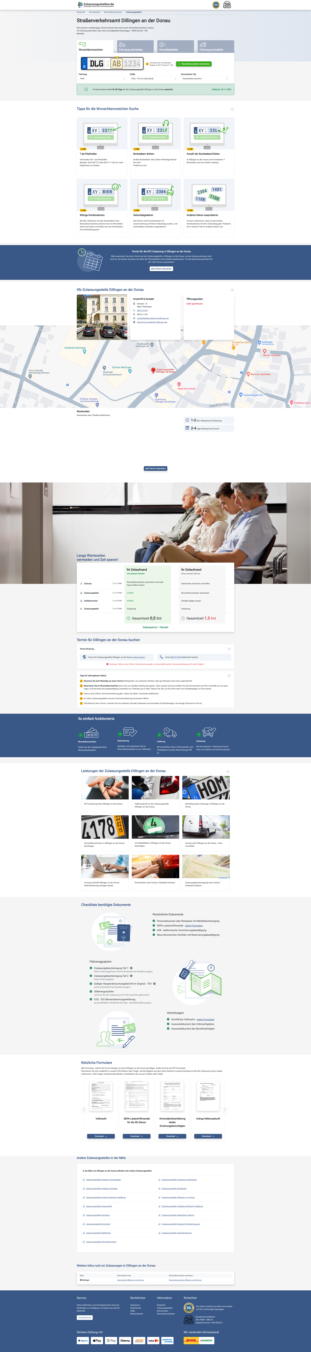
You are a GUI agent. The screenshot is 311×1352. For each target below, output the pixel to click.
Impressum (135, 1305)
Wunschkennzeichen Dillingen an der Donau (185, 1280)
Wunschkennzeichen (113, 12)
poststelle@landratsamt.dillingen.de (153, 318)
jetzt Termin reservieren (161, 269)
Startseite (81, 12)
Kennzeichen (94, 12)
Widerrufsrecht (136, 1314)
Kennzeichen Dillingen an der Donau (130, 1280)
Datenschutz (135, 1308)
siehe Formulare (194, 925)
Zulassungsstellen (134, 12)
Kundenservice (84, 1317)
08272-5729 (142, 310)
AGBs (132, 1311)
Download (99, 1136)
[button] (83, 1110)
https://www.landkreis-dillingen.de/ (152, 322)
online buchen (139, 657)
